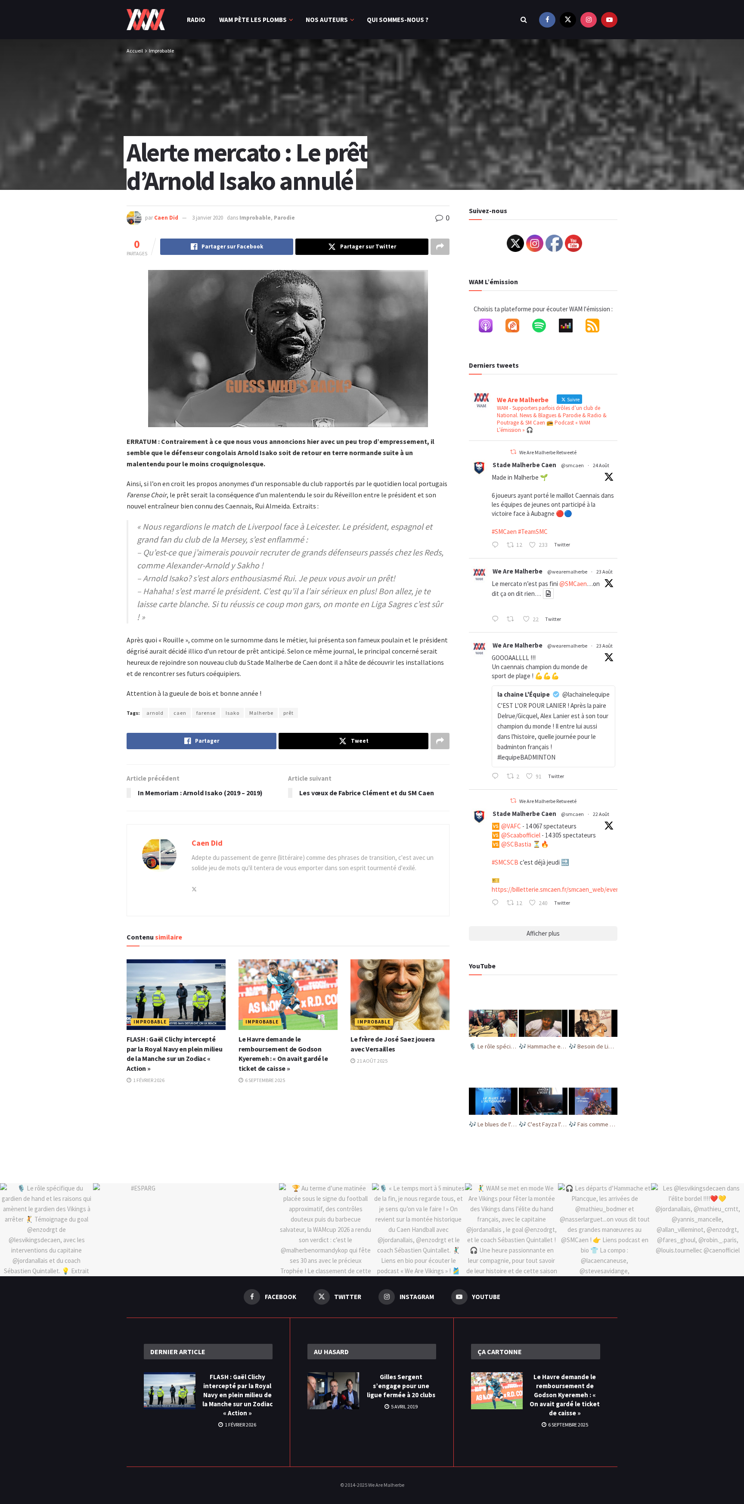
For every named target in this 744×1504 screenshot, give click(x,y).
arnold (155, 713)
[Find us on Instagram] (588, 19)
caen (180, 713)
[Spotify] (543, 327)
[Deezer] (570, 327)
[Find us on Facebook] (547, 19)
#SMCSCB (505, 862)
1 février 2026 (148, 1080)
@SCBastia (516, 844)
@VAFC (511, 826)
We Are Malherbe (517, 571)
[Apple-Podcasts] (490, 327)
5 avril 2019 (404, 1406)
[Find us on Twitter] (568, 19)
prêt (288, 713)
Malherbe (261, 713)
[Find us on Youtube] (609, 19)
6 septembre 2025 (264, 1080)
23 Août (604, 571)
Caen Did (166, 217)
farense (206, 713)
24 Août (601, 465)
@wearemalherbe (567, 571)
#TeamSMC (533, 531)
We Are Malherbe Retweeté (548, 452)
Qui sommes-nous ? (397, 20)
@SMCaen (573, 584)
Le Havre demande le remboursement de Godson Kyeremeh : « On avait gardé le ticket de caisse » (565, 1395)
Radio (196, 20)
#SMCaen (504, 531)
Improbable (161, 50)
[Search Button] (524, 19)
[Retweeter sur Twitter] (513, 452)
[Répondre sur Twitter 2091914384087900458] (497, 546)
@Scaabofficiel (520, 835)
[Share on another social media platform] (440, 247)
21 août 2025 (372, 1060)
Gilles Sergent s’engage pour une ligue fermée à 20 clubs (401, 1386)
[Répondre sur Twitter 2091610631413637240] (497, 620)
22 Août (601, 814)
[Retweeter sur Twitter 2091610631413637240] (513, 620)
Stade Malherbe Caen (524, 465)
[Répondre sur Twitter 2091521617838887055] (497, 777)
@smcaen (572, 465)
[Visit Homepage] (146, 20)
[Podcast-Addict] (516, 327)
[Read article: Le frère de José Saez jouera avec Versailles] (400, 994)
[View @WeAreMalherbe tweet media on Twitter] (548, 593)
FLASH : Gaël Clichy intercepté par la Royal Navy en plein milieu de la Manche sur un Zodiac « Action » (237, 1395)
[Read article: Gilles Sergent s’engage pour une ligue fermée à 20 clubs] (333, 1390)
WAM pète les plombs (253, 20)
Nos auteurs (327, 20)
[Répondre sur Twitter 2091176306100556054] (497, 903)
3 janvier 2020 (207, 217)
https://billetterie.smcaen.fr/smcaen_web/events (558, 889)
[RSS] (596, 327)
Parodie (284, 217)
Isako (232, 713)
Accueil (135, 50)
